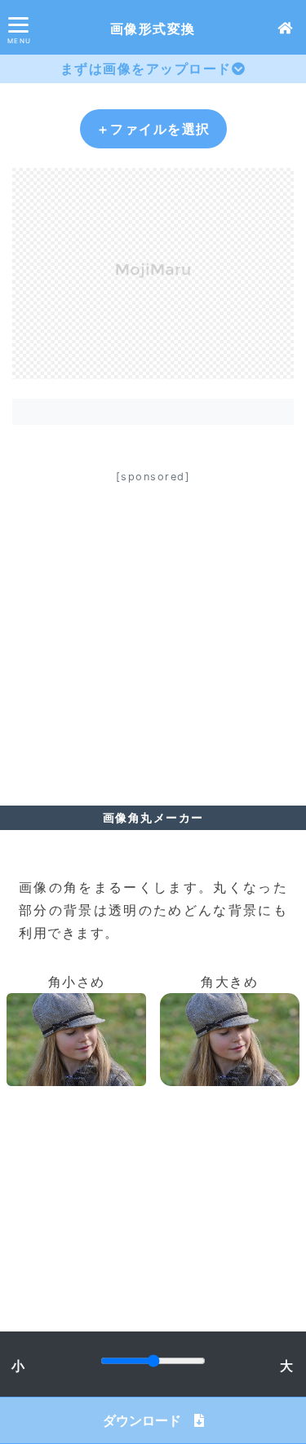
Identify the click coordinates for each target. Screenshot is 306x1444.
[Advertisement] (153, 640)
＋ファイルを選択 (153, 129)
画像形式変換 (153, 28)
